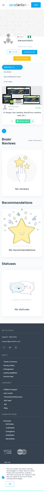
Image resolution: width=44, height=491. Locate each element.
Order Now (24, 121)
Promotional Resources (13, 397)
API (5, 404)
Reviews (7, 72)
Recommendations (12, 77)
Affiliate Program (10, 389)
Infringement (9, 369)
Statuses (8, 82)
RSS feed (7, 400)
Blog (5, 408)
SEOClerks (10, 424)
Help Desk (13, 337)
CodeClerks (10, 428)
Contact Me (29, 52)
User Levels (8, 393)
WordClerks (10, 439)
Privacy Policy (9, 365)
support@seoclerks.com (11, 341)
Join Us (7, 462)
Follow (14, 52)
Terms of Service (10, 362)
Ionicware (7, 421)
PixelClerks (10, 435)
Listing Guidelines (10, 373)
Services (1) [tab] (9, 67)
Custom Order (22, 58)
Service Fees (8, 376)
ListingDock (10, 431)
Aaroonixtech (25, 40)
